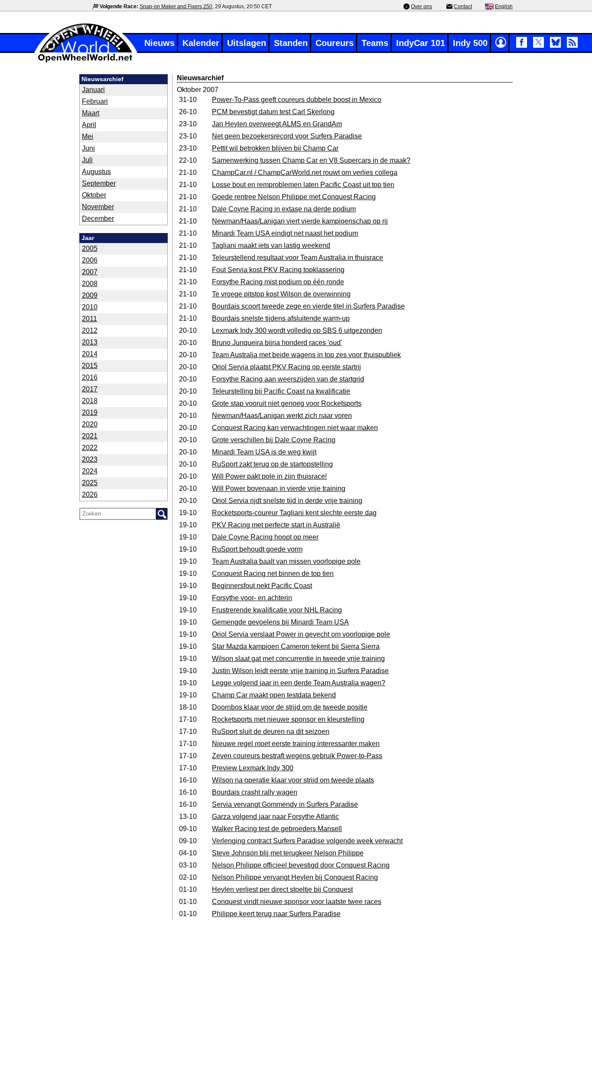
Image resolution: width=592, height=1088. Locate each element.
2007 (90, 272)
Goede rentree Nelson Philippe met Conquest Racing (294, 197)
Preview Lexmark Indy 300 (252, 768)
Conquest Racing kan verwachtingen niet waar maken (295, 427)
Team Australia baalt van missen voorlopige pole (286, 561)
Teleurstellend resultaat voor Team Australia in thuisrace (297, 257)
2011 (89, 318)
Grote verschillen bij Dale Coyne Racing (273, 440)
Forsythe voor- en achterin (252, 598)
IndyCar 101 (420, 43)
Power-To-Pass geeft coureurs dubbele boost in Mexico (296, 99)
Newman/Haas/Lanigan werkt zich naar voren (282, 415)
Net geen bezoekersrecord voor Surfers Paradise (287, 136)
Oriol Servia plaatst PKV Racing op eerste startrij (286, 367)
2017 (90, 389)
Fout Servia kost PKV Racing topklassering (278, 269)
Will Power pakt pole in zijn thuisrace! (269, 476)
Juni (88, 148)
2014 (90, 354)
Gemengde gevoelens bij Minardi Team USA (280, 622)
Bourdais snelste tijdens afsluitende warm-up (281, 318)
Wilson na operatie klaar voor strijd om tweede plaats (293, 780)
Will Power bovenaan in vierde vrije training (278, 488)
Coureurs (335, 43)
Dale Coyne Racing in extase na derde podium (284, 209)
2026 (90, 494)
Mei (87, 136)
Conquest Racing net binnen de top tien (273, 573)
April (89, 124)
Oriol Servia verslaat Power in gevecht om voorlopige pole (301, 634)
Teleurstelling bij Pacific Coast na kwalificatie (281, 391)
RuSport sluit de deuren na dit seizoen (270, 731)
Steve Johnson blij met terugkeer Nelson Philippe (288, 853)
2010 (90, 307)
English (504, 6)
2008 (90, 283)
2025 (90, 482)
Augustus (96, 171)
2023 (90, 459)
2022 (90, 447)
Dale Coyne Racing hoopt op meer (265, 537)
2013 (90, 342)
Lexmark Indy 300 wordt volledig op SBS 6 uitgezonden (297, 330)
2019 (90, 412)
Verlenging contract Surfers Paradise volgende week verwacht (307, 841)
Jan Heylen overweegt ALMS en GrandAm (277, 124)
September (99, 183)
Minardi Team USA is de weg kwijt (264, 452)
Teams (374, 43)
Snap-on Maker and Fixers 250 (176, 6)
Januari (93, 89)
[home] (85, 61)
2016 (90, 377)
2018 (90, 400)
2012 (90, 330)
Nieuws (159, 43)
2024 (90, 471)
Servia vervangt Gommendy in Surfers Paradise (285, 804)
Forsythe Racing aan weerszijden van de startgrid (288, 379)
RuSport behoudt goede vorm (257, 549)
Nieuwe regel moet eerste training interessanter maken (296, 743)
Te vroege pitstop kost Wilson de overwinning (281, 294)
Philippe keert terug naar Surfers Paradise (276, 913)
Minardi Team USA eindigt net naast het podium (285, 233)
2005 (90, 248)
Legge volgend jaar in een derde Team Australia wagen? (298, 683)
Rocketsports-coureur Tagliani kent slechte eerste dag (294, 512)
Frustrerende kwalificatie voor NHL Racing (277, 610)
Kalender (200, 43)
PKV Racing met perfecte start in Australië (276, 525)
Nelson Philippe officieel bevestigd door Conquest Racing (301, 865)
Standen (291, 43)
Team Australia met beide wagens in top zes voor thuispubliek (306, 354)
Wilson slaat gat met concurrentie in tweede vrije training (298, 658)
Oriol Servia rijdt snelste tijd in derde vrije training (287, 500)
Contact (463, 6)
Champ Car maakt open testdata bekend (274, 695)
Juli (87, 160)
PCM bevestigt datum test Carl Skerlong (273, 111)
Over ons (421, 6)
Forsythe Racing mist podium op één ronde (278, 282)
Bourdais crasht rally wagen (254, 792)
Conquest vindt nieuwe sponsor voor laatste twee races (296, 901)
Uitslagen (246, 43)
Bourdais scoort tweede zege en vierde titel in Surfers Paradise (308, 306)
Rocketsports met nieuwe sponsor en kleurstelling (288, 719)
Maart (90, 113)
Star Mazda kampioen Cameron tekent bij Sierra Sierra (296, 646)
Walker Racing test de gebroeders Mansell (277, 828)
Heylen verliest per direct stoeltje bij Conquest (282, 889)
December (98, 218)
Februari (95, 101)
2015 (90, 365)
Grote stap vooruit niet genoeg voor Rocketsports (286, 403)
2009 (90, 295)
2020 (90, 424)
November (98, 206)
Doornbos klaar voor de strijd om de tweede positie (290, 707)
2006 (90, 260)
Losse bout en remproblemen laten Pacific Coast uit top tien (303, 184)
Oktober (94, 195)
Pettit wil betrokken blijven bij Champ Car (275, 148)
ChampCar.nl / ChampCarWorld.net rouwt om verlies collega (304, 172)
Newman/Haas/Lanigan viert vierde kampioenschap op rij (300, 221)
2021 (90, 436)
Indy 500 (470, 43)
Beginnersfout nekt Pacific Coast (262, 585)
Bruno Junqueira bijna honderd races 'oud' (277, 342)
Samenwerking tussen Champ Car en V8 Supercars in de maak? (311, 160)
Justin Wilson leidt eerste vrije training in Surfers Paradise (300, 670)
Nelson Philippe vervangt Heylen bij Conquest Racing (295, 877)
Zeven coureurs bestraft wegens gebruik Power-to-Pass (297, 755)
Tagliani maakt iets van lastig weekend (271, 245)
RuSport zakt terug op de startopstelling (272, 464)
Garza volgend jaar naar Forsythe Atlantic (275, 816)
